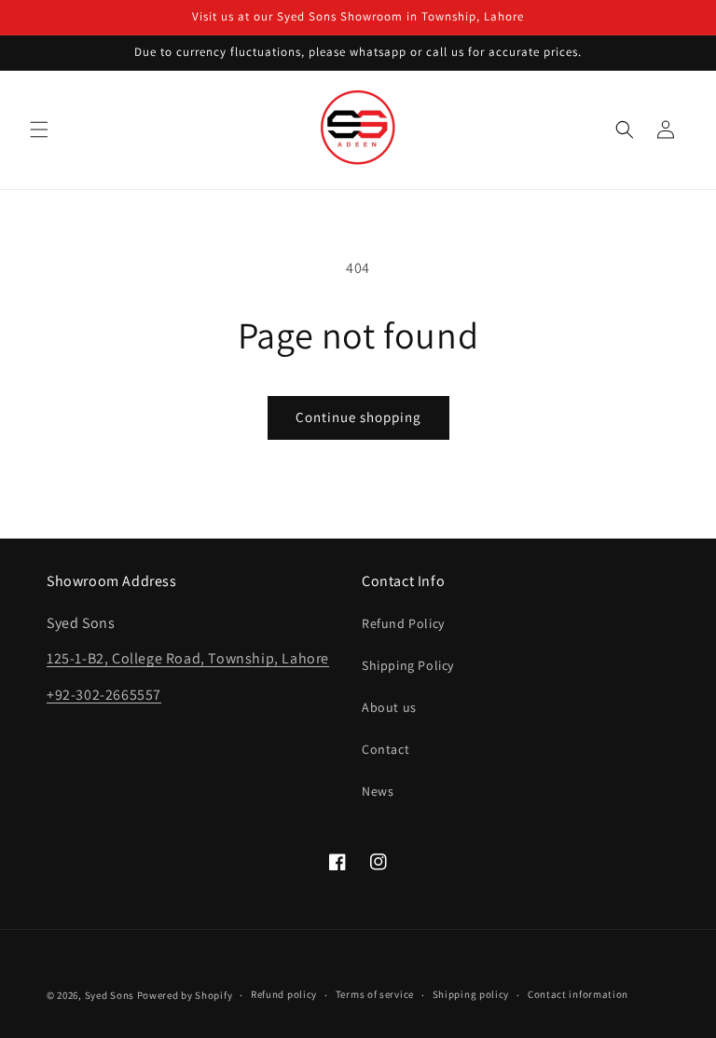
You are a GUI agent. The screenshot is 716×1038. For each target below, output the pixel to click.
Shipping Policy (408, 665)
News (377, 791)
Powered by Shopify (185, 995)
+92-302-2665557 (104, 694)
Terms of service (375, 994)
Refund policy (284, 994)
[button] (39, 129)
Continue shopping (358, 417)
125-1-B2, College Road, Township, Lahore (188, 658)
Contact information (578, 994)
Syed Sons (109, 995)
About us (389, 707)
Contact (385, 749)
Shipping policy (471, 994)
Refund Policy (403, 623)
